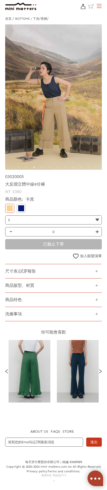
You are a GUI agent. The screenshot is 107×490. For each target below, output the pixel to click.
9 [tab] (80, 167)
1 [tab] (18, 167)
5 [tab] (49, 167)
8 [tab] (73, 167)
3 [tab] (34, 167)
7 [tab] (65, 167)
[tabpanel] (53, 97)
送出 (94, 442)
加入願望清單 (91, 256)
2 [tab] (26, 167)
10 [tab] (88, 167)
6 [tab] (57, 167)
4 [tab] (41, 167)
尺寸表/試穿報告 (20, 271)
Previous (6, 371)
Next (100, 371)
